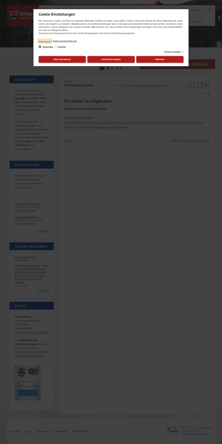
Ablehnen (159, 59)
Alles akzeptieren (62, 59)
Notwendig (47, 47)
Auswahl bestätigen (111, 59)
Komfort (61, 47)
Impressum (45, 41)
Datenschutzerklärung (65, 41)
